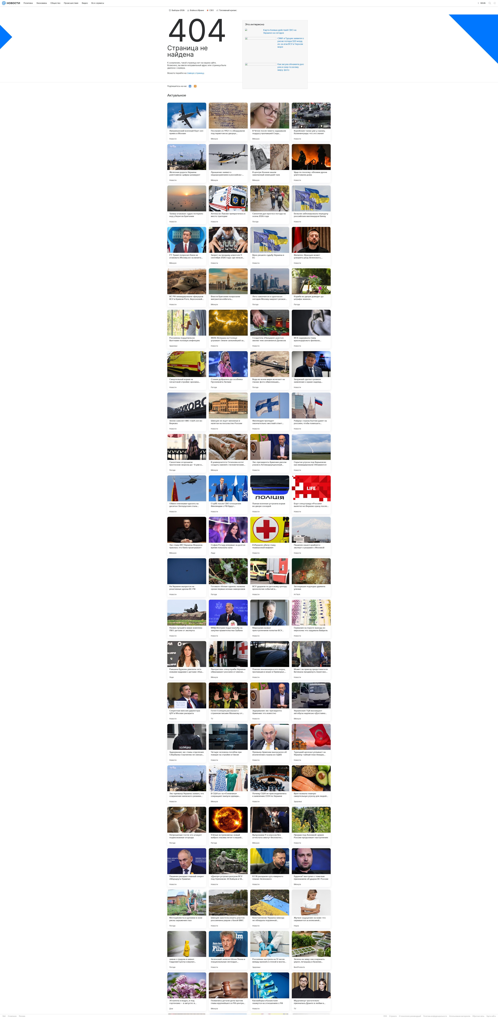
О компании (12, 1016)
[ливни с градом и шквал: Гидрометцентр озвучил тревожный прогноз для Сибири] (186, 950)
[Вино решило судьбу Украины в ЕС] (269, 246)
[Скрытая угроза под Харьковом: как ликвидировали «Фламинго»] (311, 453)
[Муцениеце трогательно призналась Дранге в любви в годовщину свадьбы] (311, 991)
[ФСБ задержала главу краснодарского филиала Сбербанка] (311, 329)
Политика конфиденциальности (435, 1016)
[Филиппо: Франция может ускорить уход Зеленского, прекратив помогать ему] (311, 246)
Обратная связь (478, 1016)
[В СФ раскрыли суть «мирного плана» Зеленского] (269, 867)
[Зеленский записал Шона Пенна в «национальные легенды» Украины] (228, 950)
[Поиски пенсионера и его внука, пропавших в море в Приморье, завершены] (269, 660)
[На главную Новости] (13, 3)
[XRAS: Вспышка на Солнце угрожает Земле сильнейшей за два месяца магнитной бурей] (228, 329)
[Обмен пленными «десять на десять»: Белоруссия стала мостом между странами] (186, 494)
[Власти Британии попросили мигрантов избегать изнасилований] (228, 287)
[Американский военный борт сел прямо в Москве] (186, 122)
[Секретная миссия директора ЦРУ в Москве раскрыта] (186, 702)
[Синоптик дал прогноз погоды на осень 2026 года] (269, 204)
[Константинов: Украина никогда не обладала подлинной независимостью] (269, 909)
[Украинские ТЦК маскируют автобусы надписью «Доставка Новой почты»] (311, 702)
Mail (4, 1016)
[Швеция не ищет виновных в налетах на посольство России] (228, 412)
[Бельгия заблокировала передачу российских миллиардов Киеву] (311, 204)
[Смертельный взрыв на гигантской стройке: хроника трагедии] (186, 370)
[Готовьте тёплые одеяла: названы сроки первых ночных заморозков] (228, 577)
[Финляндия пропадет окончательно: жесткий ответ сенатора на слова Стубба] (269, 412)
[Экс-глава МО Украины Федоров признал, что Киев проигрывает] (186, 536)
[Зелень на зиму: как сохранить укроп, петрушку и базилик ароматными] (311, 950)
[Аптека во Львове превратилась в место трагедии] (228, 204)
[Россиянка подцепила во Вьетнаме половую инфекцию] (186, 329)
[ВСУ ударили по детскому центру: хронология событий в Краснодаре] (269, 577)
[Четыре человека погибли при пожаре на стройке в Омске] (228, 743)
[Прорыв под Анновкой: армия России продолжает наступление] (311, 826)
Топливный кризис (228, 10)
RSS (385, 1016)
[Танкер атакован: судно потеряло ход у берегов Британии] (186, 204)
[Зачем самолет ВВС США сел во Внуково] (186, 412)
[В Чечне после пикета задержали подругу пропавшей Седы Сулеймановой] (269, 122)
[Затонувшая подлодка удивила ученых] (311, 577)
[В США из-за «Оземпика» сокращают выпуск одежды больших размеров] (228, 784)
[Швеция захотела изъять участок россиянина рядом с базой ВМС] (228, 909)
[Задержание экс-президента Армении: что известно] (269, 702)
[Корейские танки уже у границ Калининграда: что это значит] (311, 122)
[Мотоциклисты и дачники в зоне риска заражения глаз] (186, 909)
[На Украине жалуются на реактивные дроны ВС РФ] (186, 577)
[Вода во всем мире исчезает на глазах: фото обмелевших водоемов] (269, 370)
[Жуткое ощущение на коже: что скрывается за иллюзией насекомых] (311, 909)
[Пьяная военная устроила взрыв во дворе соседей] (269, 494)
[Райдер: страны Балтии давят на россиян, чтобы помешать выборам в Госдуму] (311, 412)
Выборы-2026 (178, 10)
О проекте (393, 1016)
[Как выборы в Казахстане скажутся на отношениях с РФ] (269, 991)
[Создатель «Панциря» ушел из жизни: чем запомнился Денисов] (269, 329)
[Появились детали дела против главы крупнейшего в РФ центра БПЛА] (228, 991)
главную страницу (195, 73)
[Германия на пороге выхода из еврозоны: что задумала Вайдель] (311, 619)
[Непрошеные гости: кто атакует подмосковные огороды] (186, 826)
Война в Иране (197, 10)
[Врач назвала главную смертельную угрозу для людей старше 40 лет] (311, 784)
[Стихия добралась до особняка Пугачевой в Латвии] (228, 370)
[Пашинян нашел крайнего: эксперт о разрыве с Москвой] (311, 536)
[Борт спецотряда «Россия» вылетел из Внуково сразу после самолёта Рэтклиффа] (311, 494)
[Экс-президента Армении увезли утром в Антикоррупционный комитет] (269, 453)
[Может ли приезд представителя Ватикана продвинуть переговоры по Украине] (311, 660)
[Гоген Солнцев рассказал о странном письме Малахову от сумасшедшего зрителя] (228, 702)
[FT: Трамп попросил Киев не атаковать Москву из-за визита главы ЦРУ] (186, 246)
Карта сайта (491, 1016)
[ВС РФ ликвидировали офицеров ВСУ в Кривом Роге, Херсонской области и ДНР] (186, 287)
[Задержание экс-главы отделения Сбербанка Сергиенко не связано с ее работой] (186, 743)
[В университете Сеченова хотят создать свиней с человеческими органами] (228, 453)
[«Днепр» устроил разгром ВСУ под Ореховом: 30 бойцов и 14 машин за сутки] (228, 867)
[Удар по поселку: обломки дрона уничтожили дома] (311, 163)
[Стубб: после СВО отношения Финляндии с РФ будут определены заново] (228, 494)
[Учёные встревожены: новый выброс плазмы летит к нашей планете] (228, 826)
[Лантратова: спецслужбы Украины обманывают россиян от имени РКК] (228, 660)
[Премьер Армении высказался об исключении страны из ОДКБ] (269, 743)
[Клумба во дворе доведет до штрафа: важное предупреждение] (311, 287)
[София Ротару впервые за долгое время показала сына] (228, 536)
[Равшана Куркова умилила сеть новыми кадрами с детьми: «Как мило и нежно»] (186, 660)
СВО (211, 10)
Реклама (22, 1016)
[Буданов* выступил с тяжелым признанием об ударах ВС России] (311, 867)
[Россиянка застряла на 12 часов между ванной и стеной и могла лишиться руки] (269, 950)
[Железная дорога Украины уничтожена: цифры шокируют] (186, 163)
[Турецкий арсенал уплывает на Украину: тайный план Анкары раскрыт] (311, 743)
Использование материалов (459, 1016)
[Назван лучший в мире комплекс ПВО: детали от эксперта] (186, 619)
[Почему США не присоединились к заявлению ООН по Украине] (269, 784)
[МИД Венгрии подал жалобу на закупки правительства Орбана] (228, 619)
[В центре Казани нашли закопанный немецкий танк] (269, 163)
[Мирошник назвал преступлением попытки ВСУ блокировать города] (269, 619)
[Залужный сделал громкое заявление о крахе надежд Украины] (311, 370)
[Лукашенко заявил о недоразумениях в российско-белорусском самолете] (228, 163)
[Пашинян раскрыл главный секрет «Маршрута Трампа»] (186, 867)
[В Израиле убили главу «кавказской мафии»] (269, 536)
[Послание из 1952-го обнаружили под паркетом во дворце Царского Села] (228, 122)
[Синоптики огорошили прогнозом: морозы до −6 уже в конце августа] (186, 453)
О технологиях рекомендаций (410, 1016)
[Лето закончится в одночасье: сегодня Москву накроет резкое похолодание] (269, 287)
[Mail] (4, 3)
